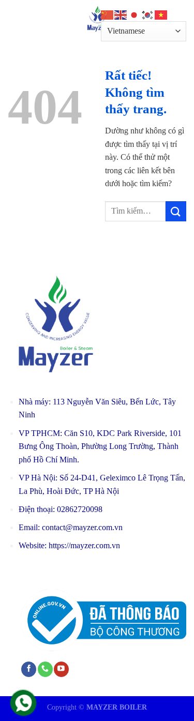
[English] (121, 14)
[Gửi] (176, 211)
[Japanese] (134, 14)
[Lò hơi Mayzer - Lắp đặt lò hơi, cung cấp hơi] (97, 18)
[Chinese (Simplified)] (107, 14)
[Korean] (148, 14)
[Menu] (14, 18)
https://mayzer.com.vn (84, 545)
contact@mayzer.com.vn (82, 527)
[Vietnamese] (161, 14)
